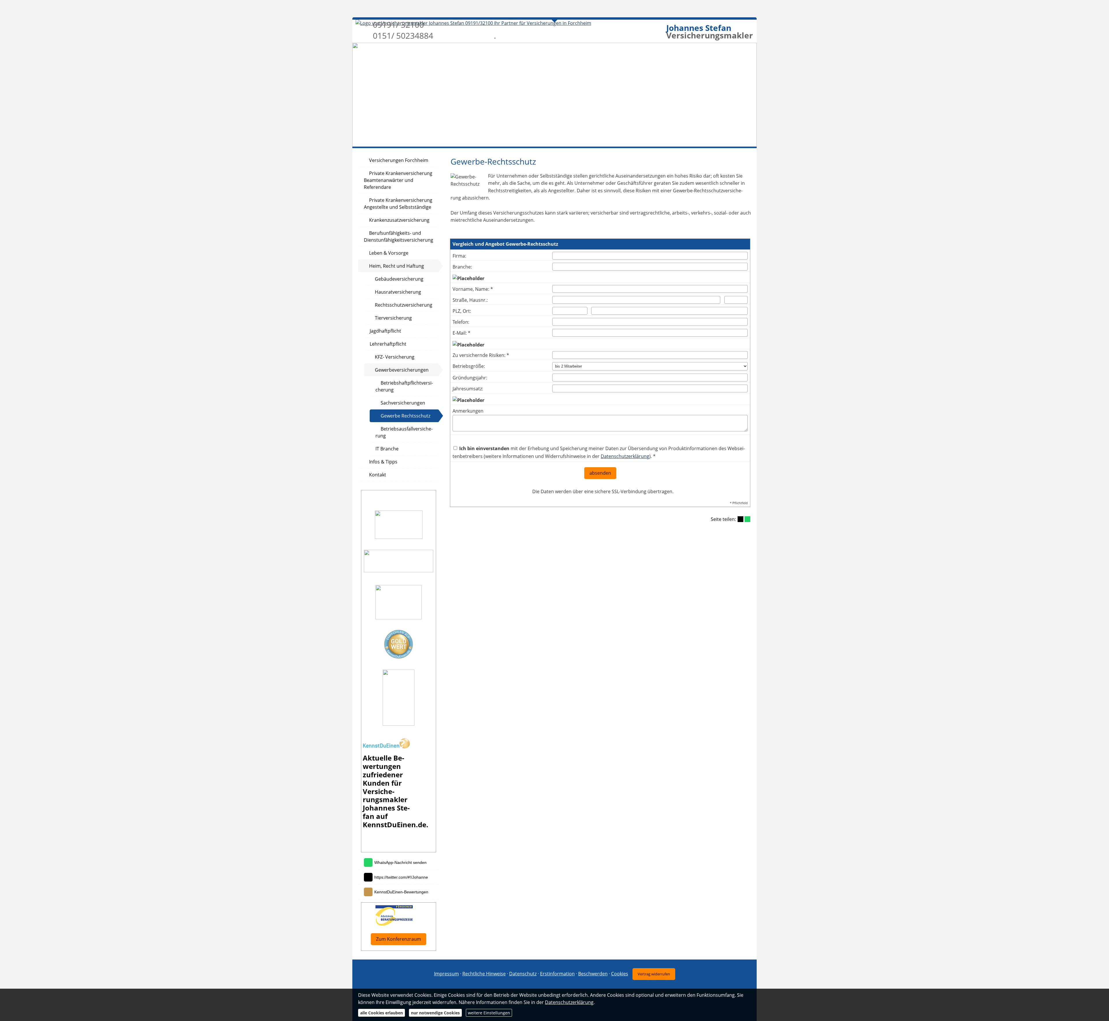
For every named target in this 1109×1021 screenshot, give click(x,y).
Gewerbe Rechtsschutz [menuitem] (405, 416)
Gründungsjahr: (470, 378)
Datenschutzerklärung (625, 456)
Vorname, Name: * (473, 289)
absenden (600, 473)
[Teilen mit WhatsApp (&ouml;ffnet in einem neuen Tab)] (747, 519)
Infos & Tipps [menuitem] (383, 462)
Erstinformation (557, 973)
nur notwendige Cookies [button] (435, 1013)
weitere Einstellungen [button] (489, 1013)
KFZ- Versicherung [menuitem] (394, 357)
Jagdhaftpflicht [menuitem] (385, 331)
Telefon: (461, 322)
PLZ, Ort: (462, 311)
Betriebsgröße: (469, 366)
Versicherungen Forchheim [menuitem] (398, 160)
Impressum (446, 973)
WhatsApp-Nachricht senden (400, 862)
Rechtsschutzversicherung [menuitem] (403, 305)
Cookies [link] (619, 973)
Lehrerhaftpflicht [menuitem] (388, 344)
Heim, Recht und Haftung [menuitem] (396, 266)
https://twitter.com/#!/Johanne (401, 877)
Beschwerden (593, 973)
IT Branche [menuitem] (387, 449)
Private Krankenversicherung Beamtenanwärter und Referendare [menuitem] (398, 180)
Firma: (459, 256)
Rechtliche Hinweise (484, 973)
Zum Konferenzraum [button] (398, 939)
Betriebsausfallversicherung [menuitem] (404, 432)
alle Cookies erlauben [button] (381, 1013)
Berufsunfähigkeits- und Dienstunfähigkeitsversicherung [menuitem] (398, 236)
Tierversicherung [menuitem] (393, 318)
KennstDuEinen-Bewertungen (401, 892)
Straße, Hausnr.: (470, 300)
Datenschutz (523, 973)
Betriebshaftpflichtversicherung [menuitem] (404, 386)
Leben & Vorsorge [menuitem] (388, 253)
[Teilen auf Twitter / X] (740, 519)
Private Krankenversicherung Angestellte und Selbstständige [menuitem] (398, 203)
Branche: (462, 267)
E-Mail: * (461, 333)
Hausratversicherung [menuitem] (398, 292)
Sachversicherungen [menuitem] (403, 403)
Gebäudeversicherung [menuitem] (399, 279)
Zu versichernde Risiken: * (481, 355)
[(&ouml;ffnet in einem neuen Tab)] (386, 747)
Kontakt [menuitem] (377, 475)
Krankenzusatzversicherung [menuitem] (399, 220)
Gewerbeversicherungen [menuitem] (402, 370)
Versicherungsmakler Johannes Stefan (386, 804)
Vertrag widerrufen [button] (654, 974)
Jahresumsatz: (468, 388)
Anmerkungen (468, 411)
